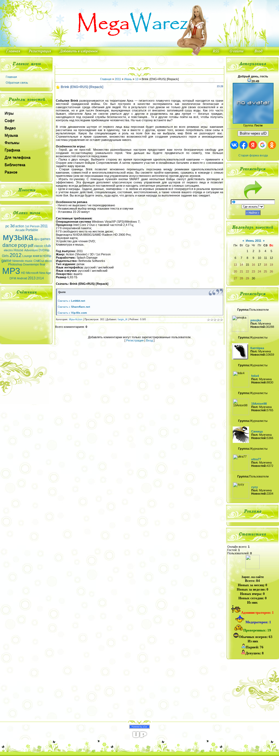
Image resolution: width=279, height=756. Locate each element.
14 (241, 264)
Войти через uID (253, 133)
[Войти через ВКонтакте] (234, 145)
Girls (5, 256)
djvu (37, 239)
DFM (13, 278)
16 (253, 264)
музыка (18, 237)
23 (253, 271)
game (6, 260)
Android (22, 278)
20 (235, 271)
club (47, 246)
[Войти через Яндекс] (253, 145)
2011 (44, 226)
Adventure (31, 250)
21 (241, 271)
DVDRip (44, 250)
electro (8, 250)
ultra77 (256, 459)
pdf (30, 245)
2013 (31, 278)
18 (265, 264)
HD (23, 272)
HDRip (47, 256)
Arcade (20, 230)
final (42, 264)
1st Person (32, 226)
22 (247, 271)
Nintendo (18, 260)
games (45, 239)
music (29, 260)
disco (48, 260)
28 (241, 278)
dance (9, 245)
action (19, 226)
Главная (11, 76)
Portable (32, 230)
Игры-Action (75, 319)
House (18, 250)
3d (12, 226)
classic (38, 245)
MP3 (11, 271)
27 (235, 278)
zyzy (254, 487)
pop (22, 245)
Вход (149, 340)
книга (37, 256)
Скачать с (71, 300)
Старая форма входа (253, 155)
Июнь (128, 79)
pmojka (255, 320)
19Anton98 (259, 403)
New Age (45, 272)
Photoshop (15, 264)
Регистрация (135, 340)
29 (247, 278)
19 (271, 264)
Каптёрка (257, 348)
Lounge (27, 256)
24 (259, 271)
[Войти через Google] (262, 145)
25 (265, 271)
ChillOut (39, 260)
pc (7, 226)
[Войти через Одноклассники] (272, 145)
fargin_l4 (122, 319)
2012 (16, 255)
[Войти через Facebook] (243, 145)
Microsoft (32, 272)
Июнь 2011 (253, 240)
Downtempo (31, 264)
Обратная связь (17, 82)
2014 (40, 278)
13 (136, 79)
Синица (257, 431)
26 (271, 271)
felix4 (255, 375)
